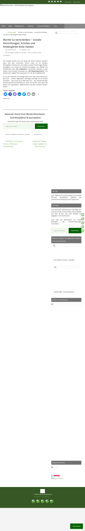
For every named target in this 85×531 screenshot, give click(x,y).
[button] (5, 94)
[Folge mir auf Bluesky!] (52, 2)
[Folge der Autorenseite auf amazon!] (58, 2)
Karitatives (17, 53)
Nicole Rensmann (10, 50)
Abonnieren (41, 126)
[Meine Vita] (49, 2)
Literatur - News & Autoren (29, 53)
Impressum (68, 2)
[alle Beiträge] (11, 32)
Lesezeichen (38, 134)
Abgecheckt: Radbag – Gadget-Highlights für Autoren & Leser (40, 144)
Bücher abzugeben (11, 134)
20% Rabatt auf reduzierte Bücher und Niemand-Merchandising (13, 144)
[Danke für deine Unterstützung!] (55, 2)
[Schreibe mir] (61, 2)
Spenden (27, 134)
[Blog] (57, 478)
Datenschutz (76, 2)
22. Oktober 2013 (24, 50)
